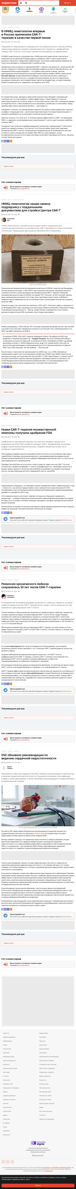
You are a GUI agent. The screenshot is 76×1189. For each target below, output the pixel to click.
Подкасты (42, 1080)
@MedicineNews (65, 520)
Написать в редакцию (46, 1119)
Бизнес (5, 1091)
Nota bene (6, 1080)
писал (50, 352)
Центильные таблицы (46, 1060)
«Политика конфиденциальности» (38, 1148)
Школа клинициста (9, 1060)
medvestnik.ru (49, 1171)
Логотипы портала (45, 1111)
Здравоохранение (18, 199)
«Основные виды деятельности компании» (38, 1150)
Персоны (42, 1041)
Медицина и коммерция (11, 1088)
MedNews (6, 1131)
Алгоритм (6, 1064)
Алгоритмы (43, 1052)
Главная (3, 27)
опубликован (39, 833)
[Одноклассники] (11, 141)
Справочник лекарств (46, 1072)
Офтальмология (44, 1088)
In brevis (6, 1076)
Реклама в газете (45, 1099)
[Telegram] (2, 141)
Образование (7, 1041)
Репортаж (6, 1119)
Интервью (6, 1123)
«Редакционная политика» (38, 1152)
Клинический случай (10, 1068)
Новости (10, 27)
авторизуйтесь (24, 188)
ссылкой (4, 623)
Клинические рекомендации (49, 1056)
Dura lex (5, 1103)
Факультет (6, 1134)
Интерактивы (43, 1084)
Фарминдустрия (8, 1056)
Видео (5, 1115)
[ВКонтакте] (8, 141)
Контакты (42, 1115)
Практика (16, 27)
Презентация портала (46, 1103)
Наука (5, 1045)
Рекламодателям (45, 1091)
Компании (42, 1037)
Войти (69, 3)
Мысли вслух (7, 1107)
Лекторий (6, 1072)
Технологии (7, 1049)
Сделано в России (9, 1099)
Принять (38, 1185)
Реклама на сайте (45, 1095)
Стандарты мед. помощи (47, 1064)
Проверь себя (8, 1084)
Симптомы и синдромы (47, 1068)
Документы (43, 1045)
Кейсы (41, 1107)
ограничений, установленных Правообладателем (56, 1167)
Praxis (5, 1127)
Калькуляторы (44, 1049)
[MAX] (5, 141)
